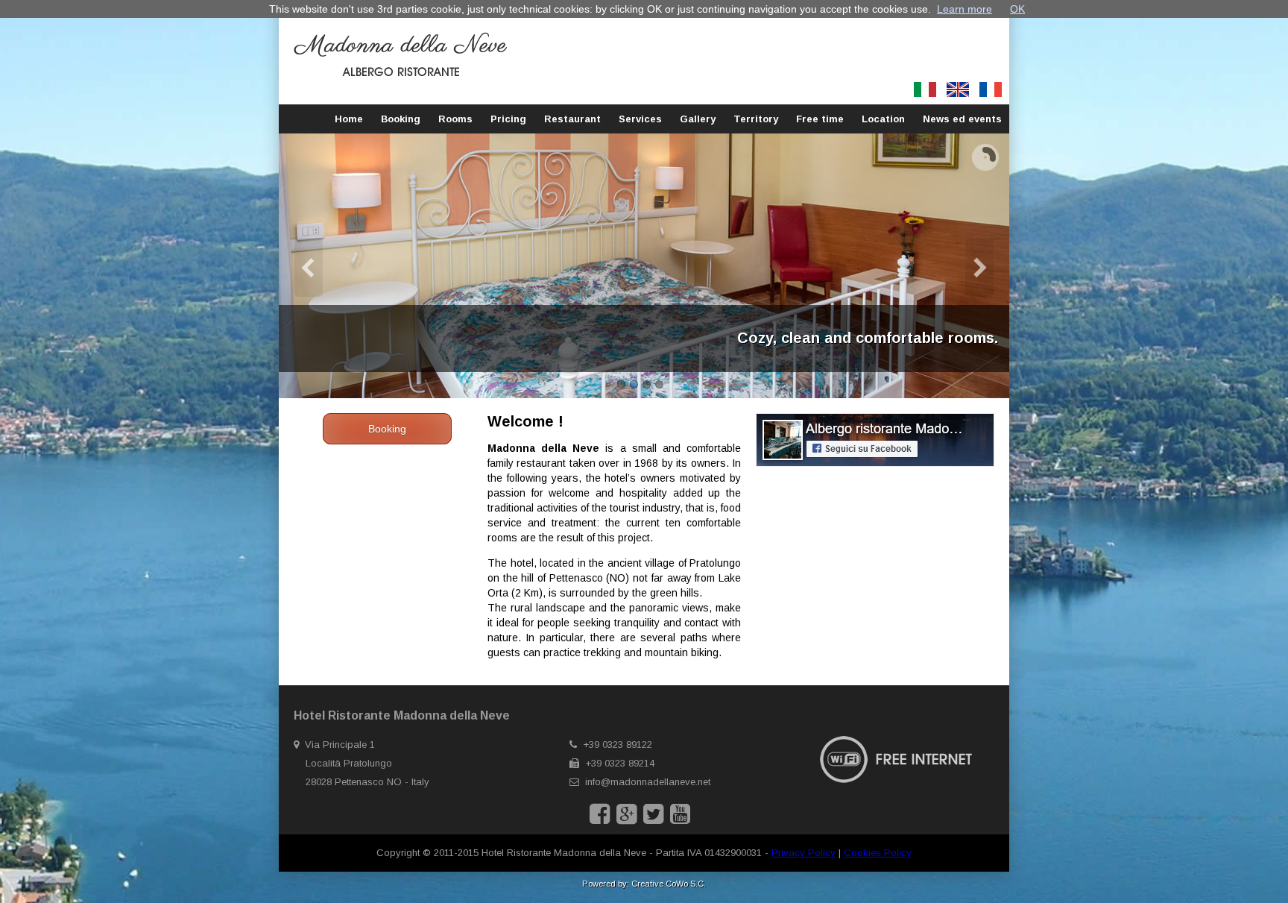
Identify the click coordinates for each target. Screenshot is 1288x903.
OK (1017, 9)
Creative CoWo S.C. (668, 883)
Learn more (964, 9)
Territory (755, 119)
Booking (400, 119)
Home (349, 119)
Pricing (508, 119)
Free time (820, 119)
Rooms (455, 119)
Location (883, 119)
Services (640, 119)
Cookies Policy (878, 852)
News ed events (962, 119)
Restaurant (572, 119)
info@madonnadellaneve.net (647, 781)
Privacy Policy (803, 852)
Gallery (698, 119)
